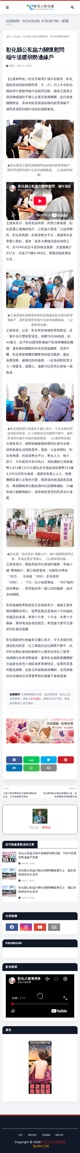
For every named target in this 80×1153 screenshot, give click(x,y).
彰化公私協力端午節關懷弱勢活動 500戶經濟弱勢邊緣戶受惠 (47, 855)
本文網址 (36, 698)
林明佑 (46, 827)
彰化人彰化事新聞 (53, 1142)
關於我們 (32, 1135)
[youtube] (40, 927)
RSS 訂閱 (42, 1146)
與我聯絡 (46, 1135)
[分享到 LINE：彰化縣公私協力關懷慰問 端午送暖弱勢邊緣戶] (31, 759)
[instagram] (26, 927)
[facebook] (12, 927)
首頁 (8, 36)
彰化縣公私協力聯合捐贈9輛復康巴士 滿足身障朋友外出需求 (47, 872)
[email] (54, 927)
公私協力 (16, 36)
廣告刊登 (59, 1135)
